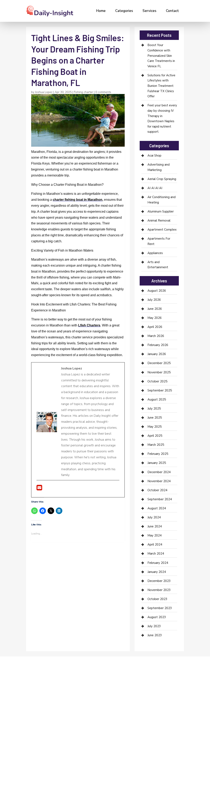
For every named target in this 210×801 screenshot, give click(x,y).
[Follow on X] (35, 704)
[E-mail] (39, 489)
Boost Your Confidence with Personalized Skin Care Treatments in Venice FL (161, 55)
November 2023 (159, 590)
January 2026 (156, 354)
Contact (172, 10)
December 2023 (159, 581)
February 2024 (157, 563)
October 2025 (157, 381)
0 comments (103, 92)
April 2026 (154, 327)
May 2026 (154, 318)
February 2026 (157, 345)
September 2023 (159, 608)
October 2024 (157, 490)
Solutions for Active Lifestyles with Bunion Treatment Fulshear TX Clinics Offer (161, 85)
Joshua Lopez (43, 92)
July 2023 (154, 626)
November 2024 (159, 481)
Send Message (171, 764)
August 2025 (156, 399)
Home (101, 10)
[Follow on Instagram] (43, 704)
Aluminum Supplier (160, 211)
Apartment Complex (162, 230)
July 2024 (154, 517)
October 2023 (157, 599)
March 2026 (155, 336)
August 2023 (156, 617)
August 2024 (156, 508)
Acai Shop (154, 155)
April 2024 (154, 544)
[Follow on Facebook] (27, 704)
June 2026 (154, 309)
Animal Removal (158, 220)
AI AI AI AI (154, 188)
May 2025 (154, 427)
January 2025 (156, 463)
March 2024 (155, 553)
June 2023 (154, 635)
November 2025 (159, 372)
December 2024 (159, 472)
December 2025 (159, 363)
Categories (124, 10)
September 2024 (159, 499)
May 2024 (154, 535)
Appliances (155, 253)
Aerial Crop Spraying (161, 179)
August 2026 (156, 291)
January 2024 (156, 572)
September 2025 (159, 390)
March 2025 (155, 445)
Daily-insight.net (61, 736)
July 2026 (154, 300)
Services (149, 10)
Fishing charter (83, 92)
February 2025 (157, 454)
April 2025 (154, 436)
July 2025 (154, 408)
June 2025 (154, 418)
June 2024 (154, 526)
